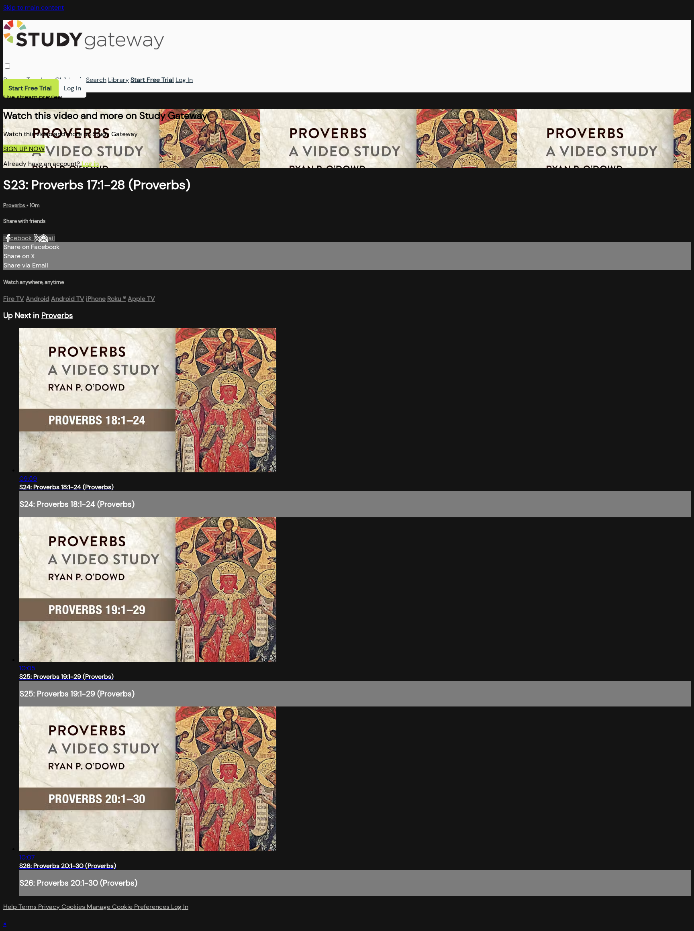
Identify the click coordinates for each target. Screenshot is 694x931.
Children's (69, 80)
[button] (7, 66)
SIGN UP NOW (24, 149)
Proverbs (15, 205)
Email (47, 238)
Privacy (49, 906)
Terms (28, 906)
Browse (14, 80)
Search (96, 80)
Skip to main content (33, 7)
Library (118, 80)
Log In (184, 80)
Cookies (74, 906)
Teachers (40, 80)
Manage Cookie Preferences (129, 906)
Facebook (18, 238)
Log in (90, 163)
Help (10, 906)
